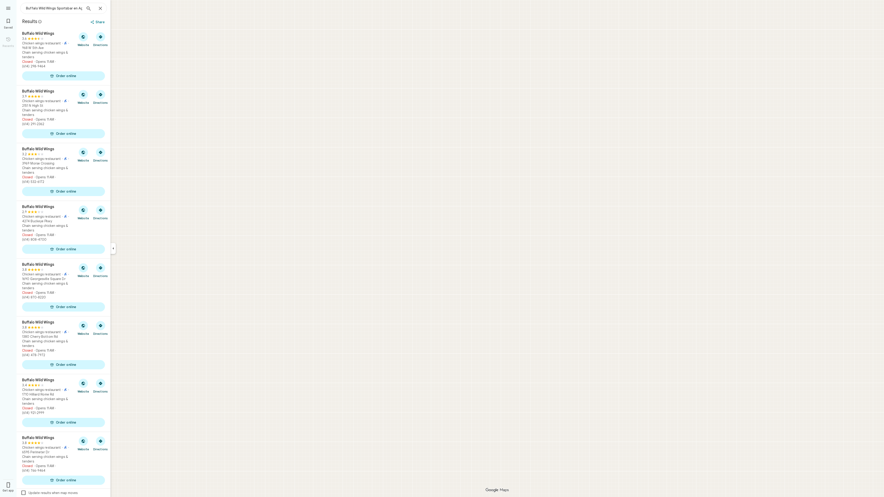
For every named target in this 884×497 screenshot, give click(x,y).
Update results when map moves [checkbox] (49, 493)
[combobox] (54, 8)
